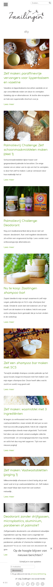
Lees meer (9, 104)
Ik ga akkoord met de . (29, 574)
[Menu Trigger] (6, 4)
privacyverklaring (38, 574)
